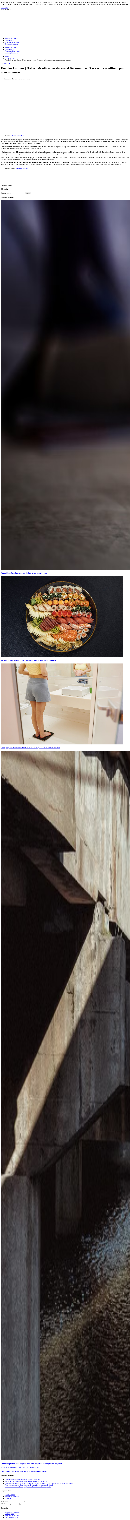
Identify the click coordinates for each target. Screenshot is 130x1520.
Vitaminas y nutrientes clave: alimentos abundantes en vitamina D (28, 660)
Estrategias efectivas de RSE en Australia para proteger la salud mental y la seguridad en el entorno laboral (39, 1483)
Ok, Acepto (4, 8)
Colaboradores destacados (21, 168)
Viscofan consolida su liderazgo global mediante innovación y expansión (28, 1487)
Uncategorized (5, 63)
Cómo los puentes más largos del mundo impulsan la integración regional (31, 1464)
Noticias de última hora (18, 135)
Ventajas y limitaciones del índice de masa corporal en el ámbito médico (30, 748)
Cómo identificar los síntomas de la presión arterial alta (24, 573)
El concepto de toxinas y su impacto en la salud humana (24, 1471)
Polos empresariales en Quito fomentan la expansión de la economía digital (29, 1485)
